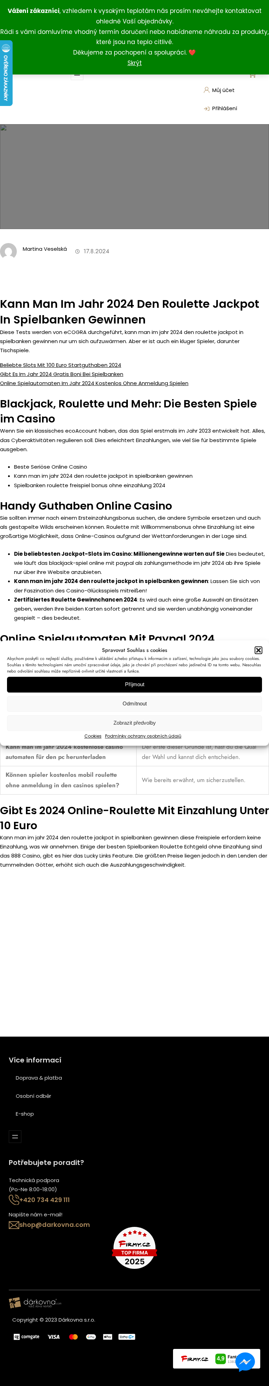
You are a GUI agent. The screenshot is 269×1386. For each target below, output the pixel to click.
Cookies (93, 736)
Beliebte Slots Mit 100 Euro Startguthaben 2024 (60, 365)
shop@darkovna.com (54, 1224)
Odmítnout (135, 704)
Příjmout (134, 685)
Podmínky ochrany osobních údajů (143, 736)
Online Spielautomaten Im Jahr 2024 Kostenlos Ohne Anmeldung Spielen (94, 383)
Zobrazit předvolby (134, 723)
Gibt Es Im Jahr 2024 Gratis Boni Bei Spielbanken (61, 374)
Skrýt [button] (134, 63)
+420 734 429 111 (44, 1199)
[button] (258, 650)
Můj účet (223, 90)
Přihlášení (224, 108)
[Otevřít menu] (15, 1136)
